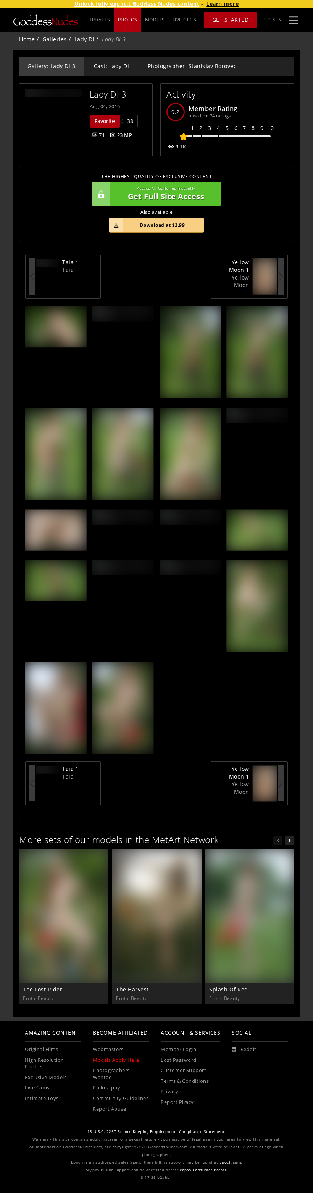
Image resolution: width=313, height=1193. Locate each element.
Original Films (41, 1049)
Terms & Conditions (185, 1081)
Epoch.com (230, 1162)
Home (27, 39)
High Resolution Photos (44, 1063)
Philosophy (106, 1087)
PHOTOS (127, 19)
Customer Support (183, 1070)
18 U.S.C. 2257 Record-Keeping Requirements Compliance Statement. (156, 1131)
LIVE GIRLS (185, 19)
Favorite (105, 121)
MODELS (155, 19)
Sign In (273, 19)
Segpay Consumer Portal (201, 1169)
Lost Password (179, 1060)
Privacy (170, 1091)
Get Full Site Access (166, 194)
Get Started (230, 19)
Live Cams (37, 1087)
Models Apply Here (116, 1060)
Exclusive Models (45, 1077)
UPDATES (99, 19)
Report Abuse (109, 1109)
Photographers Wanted (111, 1074)
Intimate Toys (42, 1098)
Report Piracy (177, 1102)
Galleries (54, 39)
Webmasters (108, 1049)
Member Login (178, 1049)
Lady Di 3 (108, 94)
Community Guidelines (120, 1098)
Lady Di (84, 39)
